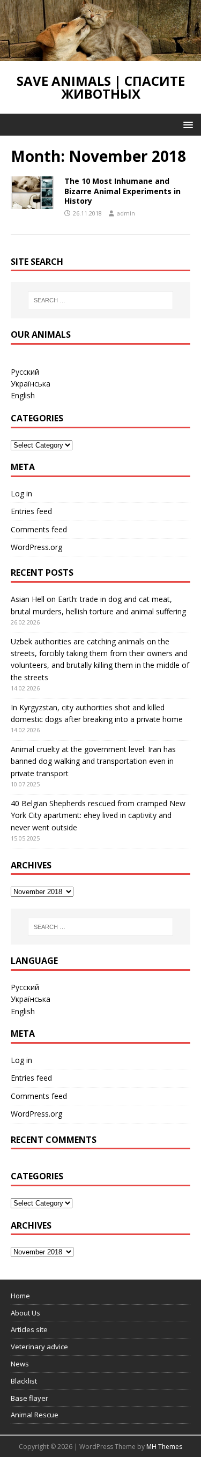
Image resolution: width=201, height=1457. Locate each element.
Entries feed (31, 511)
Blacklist (24, 1381)
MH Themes (164, 1446)
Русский (25, 372)
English (23, 395)
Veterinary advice (39, 1346)
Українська (30, 383)
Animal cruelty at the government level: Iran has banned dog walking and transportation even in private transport (93, 761)
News (20, 1364)
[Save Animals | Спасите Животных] (100, 55)
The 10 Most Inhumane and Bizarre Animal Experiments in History (122, 190)
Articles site (29, 1329)
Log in (21, 493)
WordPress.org (36, 547)
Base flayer (29, 1398)
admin (126, 213)
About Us (25, 1313)
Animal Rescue (34, 1414)
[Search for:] (101, 300)
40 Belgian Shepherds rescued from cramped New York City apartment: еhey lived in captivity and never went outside (98, 815)
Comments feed (39, 529)
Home (20, 1295)
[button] (186, 124)
